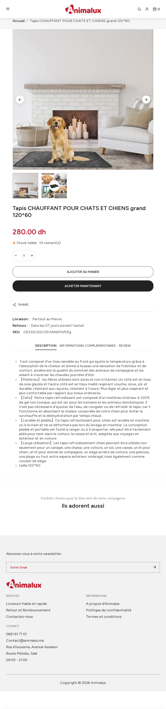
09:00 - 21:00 (16, 660)
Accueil (19, 21)
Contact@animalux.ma (25, 640)
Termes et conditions (104, 616)
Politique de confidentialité (108, 610)
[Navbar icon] (8, 9)
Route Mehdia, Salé (21, 653)
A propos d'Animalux (103, 603)
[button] (156, 9)
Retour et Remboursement (28, 610)
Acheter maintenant (83, 286)
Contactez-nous (19, 616)
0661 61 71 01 (16, 634)
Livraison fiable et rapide (26, 603)
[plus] (32, 255)
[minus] (16, 255)
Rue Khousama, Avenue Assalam (32, 647)
